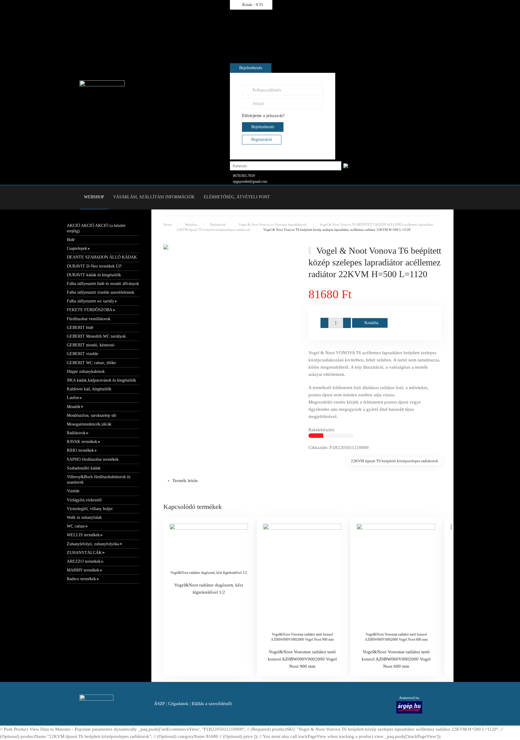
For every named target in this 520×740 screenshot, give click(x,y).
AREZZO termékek (84, 561)
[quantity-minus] (324, 323)
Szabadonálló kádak (84, 468)
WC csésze (76, 526)
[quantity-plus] (347, 323)
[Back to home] (102, 92)
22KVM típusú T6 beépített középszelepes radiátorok (394, 461)
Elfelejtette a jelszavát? (263, 115)
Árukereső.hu (409, 698)
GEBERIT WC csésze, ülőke (91, 363)
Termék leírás (185, 480)
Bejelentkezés (250, 68)
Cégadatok (178, 703)
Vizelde (73, 491)
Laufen (73, 397)
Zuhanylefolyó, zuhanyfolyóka (93, 544)
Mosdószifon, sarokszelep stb (91, 415)
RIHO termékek (80, 450)
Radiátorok (76, 433)
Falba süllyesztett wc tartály (90, 301)
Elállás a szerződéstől (212, 703)
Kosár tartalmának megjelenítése (397, 25)
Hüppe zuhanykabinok (86, 371)
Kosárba (371, 322)
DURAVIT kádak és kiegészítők (94, 275)
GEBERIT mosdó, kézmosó (90, 345)
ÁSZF (159, 703)
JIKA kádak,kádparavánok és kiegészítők (101, 380)
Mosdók (73, 406)
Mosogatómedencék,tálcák (89, 424)
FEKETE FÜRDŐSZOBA (89, 310)
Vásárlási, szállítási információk (154, 197)
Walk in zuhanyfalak (84, 517)
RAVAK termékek (82, 441)
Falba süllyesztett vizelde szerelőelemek (100, 292)
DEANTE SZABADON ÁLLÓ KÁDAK (102, 257)
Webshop (94, 197)
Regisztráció (261, 139)
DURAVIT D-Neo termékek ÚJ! (94, 266)
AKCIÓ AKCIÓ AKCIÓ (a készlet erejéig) (96, 228)
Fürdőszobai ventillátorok (88, 319)
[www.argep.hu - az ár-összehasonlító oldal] (409, 706)
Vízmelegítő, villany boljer (90, 508)
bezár (342, 25)
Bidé (71, 239)
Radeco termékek (81, 579)
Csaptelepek (77, 248)
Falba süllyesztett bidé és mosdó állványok (103, 283)
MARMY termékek (83, 570)
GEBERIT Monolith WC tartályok (96, 336)
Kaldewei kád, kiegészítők (89, 389)
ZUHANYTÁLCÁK (84, 552)
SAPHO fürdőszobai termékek (93, 459)
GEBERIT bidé (80, 327)
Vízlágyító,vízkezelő (84, 500)
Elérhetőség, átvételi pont (237, 197)
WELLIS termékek (83, 535)
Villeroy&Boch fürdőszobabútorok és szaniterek (98, 480)
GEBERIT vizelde (82, 353)
